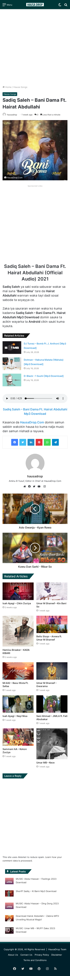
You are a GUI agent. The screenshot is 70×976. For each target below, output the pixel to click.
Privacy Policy (42, 954)
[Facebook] (14, 442)
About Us (13, 954)
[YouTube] (40, 486)
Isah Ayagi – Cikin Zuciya (17, 603)
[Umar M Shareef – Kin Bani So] (51, 591)
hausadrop (35, 476)
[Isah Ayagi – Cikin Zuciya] (18, 591)
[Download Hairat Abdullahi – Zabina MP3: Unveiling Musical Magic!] (9, 919)
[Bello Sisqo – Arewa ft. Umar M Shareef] (51, 624)
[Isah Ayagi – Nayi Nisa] (18, 704)
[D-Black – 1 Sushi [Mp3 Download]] (12, 380)
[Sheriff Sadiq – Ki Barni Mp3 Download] (9, 894)
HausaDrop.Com (32, 422)
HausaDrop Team (57, 949)
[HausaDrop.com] (35, 4)
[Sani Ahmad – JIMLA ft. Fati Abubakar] (51, 704)
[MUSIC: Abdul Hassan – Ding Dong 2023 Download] (9, 906)
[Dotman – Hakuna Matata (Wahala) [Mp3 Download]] (12, 363)
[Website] (25, 486)
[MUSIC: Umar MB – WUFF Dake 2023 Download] (9, 931)
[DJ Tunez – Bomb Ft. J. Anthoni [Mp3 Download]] (12, 347)
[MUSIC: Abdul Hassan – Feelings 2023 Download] (9, 881)
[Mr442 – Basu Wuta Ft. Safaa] (18, 671)
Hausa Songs (20, 87)
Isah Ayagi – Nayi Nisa (15, 716)
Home (8, 87)
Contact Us (26, 954)
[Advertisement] (35, 47)
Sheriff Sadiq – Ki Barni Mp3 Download (36, 891)
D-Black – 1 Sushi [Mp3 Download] (44, 375)
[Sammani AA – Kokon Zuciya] (18, 737)
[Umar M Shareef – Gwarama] (51, 671)
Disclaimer (56, 954)
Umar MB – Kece (45, 762)
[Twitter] (22, 442)
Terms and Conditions (35, 960)
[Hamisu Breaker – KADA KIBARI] (18, 631)
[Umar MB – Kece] (51, 743)
